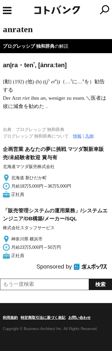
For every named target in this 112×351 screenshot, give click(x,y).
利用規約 (10, 317)
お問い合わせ (79, 317)
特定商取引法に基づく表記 (43, 317)
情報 (77, 136)
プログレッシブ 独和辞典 (29, 46)
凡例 (89, 136)
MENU (7, 10)
